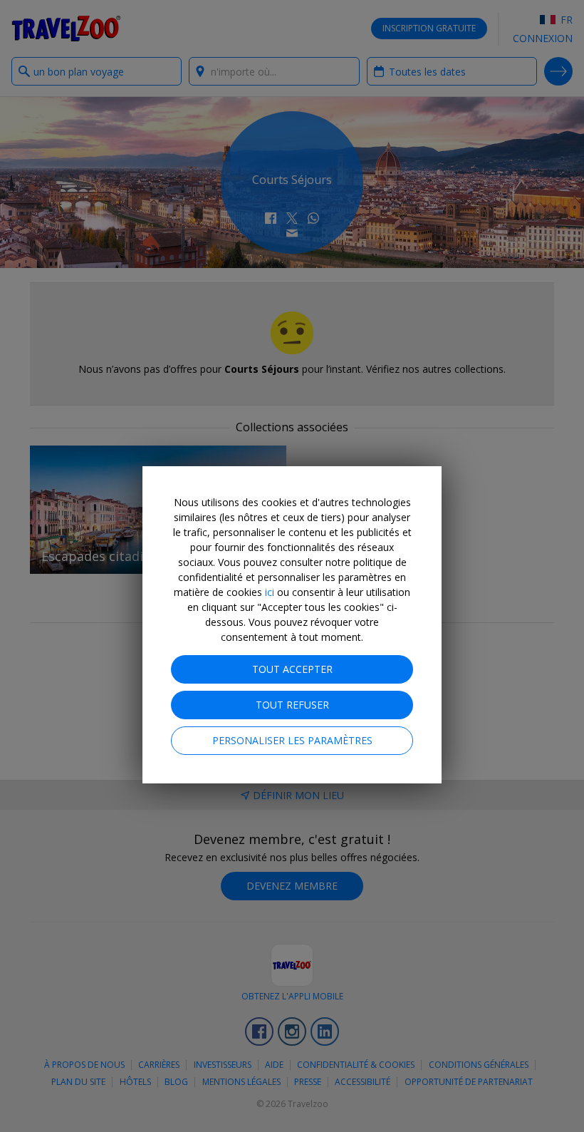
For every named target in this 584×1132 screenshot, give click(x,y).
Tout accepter (292, 669)
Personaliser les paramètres (292, 740)
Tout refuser (292, 704)
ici (269, 592)
